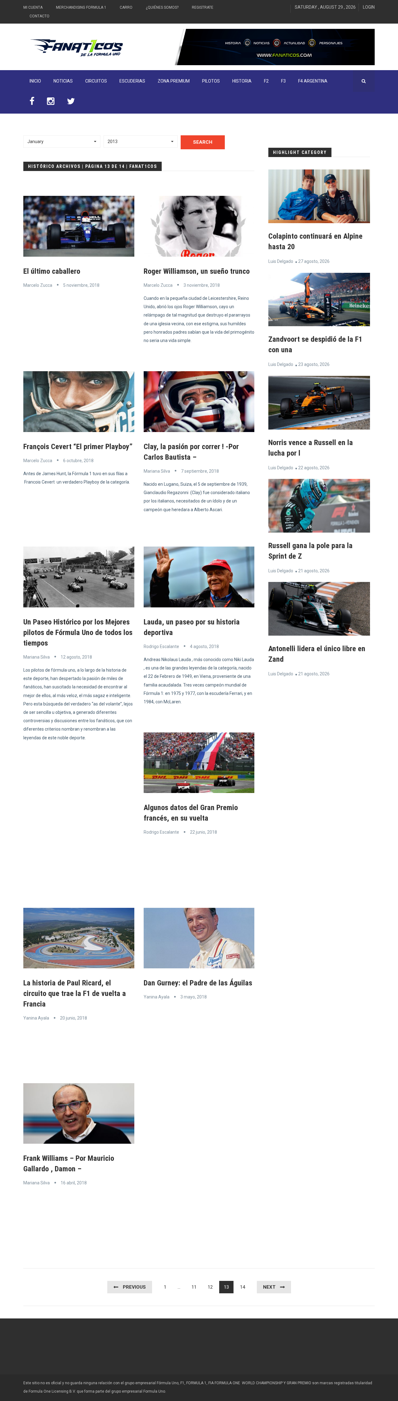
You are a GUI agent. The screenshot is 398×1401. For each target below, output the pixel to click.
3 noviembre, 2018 (201, 285)
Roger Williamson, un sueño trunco (197, 271)
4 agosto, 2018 (204, 646)
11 (194, 1287)
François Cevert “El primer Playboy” (77, 446)
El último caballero (51, 271)
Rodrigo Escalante (161, 646)
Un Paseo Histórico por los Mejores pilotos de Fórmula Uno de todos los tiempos (77, 632)
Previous (134, 1287)
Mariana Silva (157, 471)
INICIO (35, 81)
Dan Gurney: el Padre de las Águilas (198, 983)
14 (242, 1287)
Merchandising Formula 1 (81, 7)
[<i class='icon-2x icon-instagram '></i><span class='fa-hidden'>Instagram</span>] (51, 103)
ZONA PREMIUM (174, 81)
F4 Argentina (312, 81)
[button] (61, 141)
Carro (126, 7)
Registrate (202, 7)
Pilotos (211, 81)
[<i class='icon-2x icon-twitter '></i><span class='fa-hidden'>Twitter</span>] (71, 103)
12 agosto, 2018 (76, 657)
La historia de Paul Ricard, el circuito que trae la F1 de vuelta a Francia (74, 993)
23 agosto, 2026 (314, 364)
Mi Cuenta (33, 7)
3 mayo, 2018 (193, 996)
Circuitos (96, 81)
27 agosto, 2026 (314, 261)
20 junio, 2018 (73, 1018)
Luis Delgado (280, 261)
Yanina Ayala (36, 1018)
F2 (266, 81)
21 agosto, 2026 (314, 570)
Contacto (39, 16)
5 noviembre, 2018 (81, 285)
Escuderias (132, 81)
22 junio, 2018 (203, 832)
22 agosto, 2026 (314, 467)
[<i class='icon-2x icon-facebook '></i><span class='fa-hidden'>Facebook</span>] (32, 103)
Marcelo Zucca (37, 285)
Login (369, 7)
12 (210, 1287)
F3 (283, 81)
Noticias (63, 81)
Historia (242, 81)
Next (269, 1287)
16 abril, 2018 (74, 1182)
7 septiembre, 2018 (200, 471)
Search (202, 142)
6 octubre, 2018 (78, 460)
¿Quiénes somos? (162, 7)
